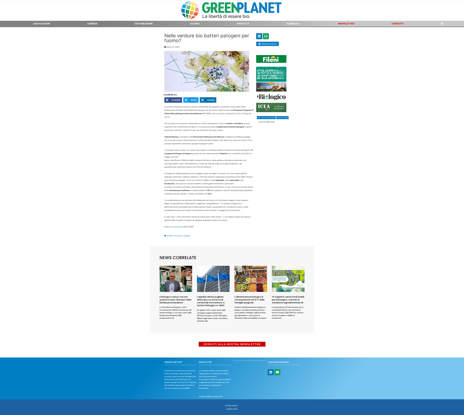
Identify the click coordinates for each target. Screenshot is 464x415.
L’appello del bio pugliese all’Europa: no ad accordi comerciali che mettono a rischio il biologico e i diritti (211, 301)
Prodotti (243, 23)
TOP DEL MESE (282, 118)
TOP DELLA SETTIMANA (266, 118)
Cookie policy (232, 409)
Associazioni (41, 23)
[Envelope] (266, 36)
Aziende (92, 23)
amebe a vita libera (175, 236)
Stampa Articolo (268, 44)
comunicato (177, 227)
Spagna (187, 236)
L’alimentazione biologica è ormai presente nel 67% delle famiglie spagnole (249, 299)
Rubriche (292, 23)
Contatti (397, 23)
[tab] (266, 117)
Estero (195, 23)
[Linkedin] (259, 36)
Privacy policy (231, 405)
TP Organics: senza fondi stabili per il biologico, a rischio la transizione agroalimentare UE (288, 299)
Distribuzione (144, 23)
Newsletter (346, 23)
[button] (173, 100)
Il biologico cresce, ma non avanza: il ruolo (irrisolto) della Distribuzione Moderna (175, 299)
